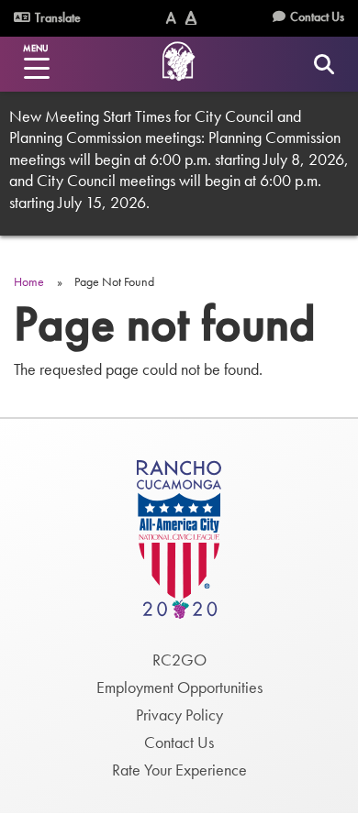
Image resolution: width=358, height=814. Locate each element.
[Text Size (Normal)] (171, 18)
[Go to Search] (323, 63)
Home (29, 281)
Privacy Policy (179, 714)
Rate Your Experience (179, 769)
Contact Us (317, 16)
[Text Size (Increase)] (190, 18)
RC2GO (179, 659)
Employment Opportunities (179, 687)
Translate (56, 17)
